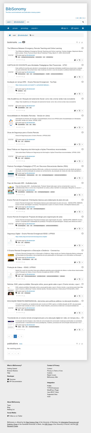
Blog (8, 407)
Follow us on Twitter (15, 416)
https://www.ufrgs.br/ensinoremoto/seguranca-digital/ (31, 236)
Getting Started (12, 368)
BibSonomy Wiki (52, 377)
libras (34, 124)
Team (9, 405)
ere (44, 57)
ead (19, 57)
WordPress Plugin (53, 390)
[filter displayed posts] (77, 42)
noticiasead (27, 293)
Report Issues (51, 375)
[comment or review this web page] (19, 60)
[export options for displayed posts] (82, 42)
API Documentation (15, 381)
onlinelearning (49, 57)
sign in (65, 28)
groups (15, 28)
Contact (49, 368)
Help (8, 373)
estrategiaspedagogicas (39, 74)
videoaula (62, 276)
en (77, 18)
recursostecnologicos (30, 310)
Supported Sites (52, 394)
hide (20, 42)
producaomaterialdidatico (57, 74)
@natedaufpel (19, 22)
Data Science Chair (32, 422)
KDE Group (48, 424)
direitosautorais (21, 74)
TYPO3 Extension (53, 388)
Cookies (49, 373)
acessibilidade (21, 107)
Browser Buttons (12, 371)
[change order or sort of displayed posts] (79, 42)
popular (34, 28)
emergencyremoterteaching (28, 57)
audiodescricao (29, 192)
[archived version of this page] (79, 60)
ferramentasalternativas (30, 276)
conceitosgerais (21, 175)
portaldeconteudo (41, 276)
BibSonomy (16, 9)
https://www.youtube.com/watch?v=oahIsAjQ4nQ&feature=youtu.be (33, 85)
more (48, 396)
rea (40, 175)
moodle (47, 74)
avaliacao (20, 91)
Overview (12, 379)
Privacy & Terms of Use (55, 371)
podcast (52, 192)
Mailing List (11, 409)
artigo (19, 259)
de (81, 18)
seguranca (27, 141)
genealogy (24, 28)
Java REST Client (53, 392)
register (76, 28)
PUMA (49, 386)
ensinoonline (39, 57)
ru (83, 18)
